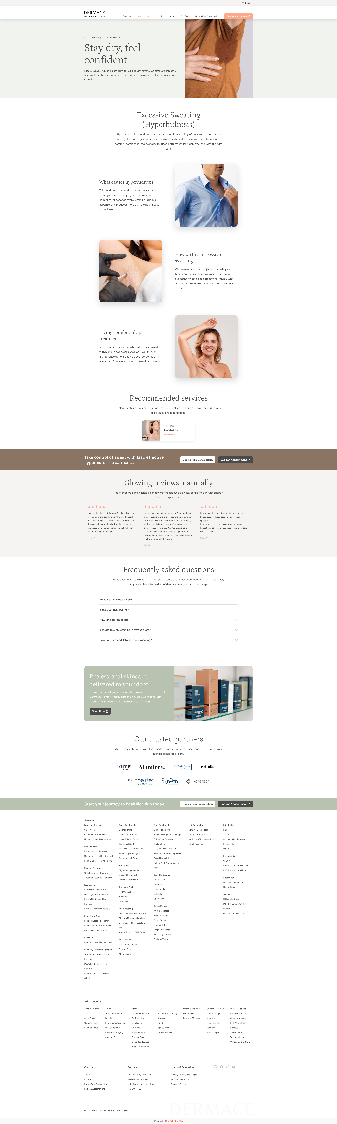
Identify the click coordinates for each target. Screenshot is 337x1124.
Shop (247, 3)
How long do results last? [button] (114, 619)
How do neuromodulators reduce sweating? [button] (125, 640)
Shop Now (98, 711)
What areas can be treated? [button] (115, 599)
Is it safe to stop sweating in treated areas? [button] (125, 629)
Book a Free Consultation (198, 459)
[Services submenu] (133, 16)
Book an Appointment (234, 459)
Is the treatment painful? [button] (114, 609)
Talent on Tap (176, 1121)
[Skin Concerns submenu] (153, 16)
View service (169, 434)
